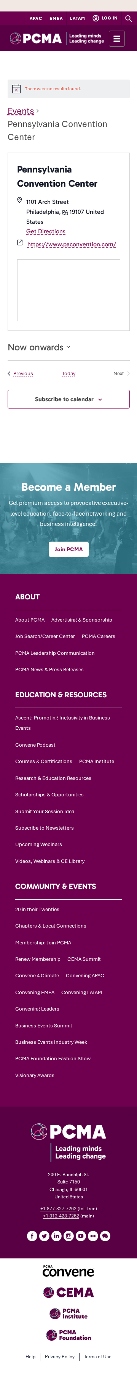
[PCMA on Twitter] (44, 1235)
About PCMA (30, 620)
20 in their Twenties (37, 909)
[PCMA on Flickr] (93, 1235)
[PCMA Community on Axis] (105, 1235)
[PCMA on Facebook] (32, 1235)
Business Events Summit (43, 1025)
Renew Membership (38, 959)
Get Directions (45, 231)
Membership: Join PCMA (43, 942)
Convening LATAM (81, 992)
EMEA (56, 18)
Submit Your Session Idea (44, 811)
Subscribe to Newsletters (44, 828)
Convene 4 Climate (37, 975)
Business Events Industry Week (51, 1042)
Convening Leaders (37, 1009)
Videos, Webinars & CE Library (49, 861)
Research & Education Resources (53, 778)
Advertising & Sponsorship (81, 620)
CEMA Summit (84, 959)
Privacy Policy (60, 1357)
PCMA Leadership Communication (55, 653)
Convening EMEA (34, 992)
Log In (109, 18)
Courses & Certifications (43, 761)
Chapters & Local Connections (50, 926)
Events (21, 111)
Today (68, 373)
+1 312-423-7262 (61, 1216)
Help (30, 1357)
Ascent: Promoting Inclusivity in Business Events (62, 723)
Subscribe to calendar (64, 399)
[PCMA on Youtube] (80, 1235)
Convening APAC (85, 975)
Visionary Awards (34, 1075)
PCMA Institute (96, 761)
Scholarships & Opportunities (49, 794)
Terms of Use (98, 1357)
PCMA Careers (98, 636)
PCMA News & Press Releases (49, 669)
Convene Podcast (35, 745)
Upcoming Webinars (38, 844)
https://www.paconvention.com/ (71, 244)
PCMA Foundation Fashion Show (53, 1058)
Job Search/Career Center (45, 636)
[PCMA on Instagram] (68, 1235)
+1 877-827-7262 (58, 1209)
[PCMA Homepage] (68, 38)
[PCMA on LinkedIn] (56, 1235)
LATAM (77, 18)
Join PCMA (69, 549)
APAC (36, 18)
